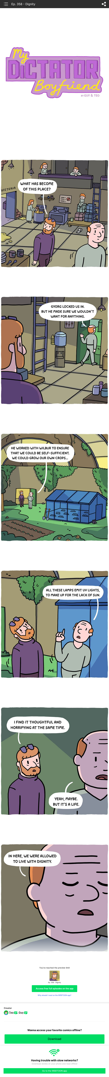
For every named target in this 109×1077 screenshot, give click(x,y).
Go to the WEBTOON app (54, 1070)
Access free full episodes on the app (54, 988)
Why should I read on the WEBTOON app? (54, 995)
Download (54, 1039)
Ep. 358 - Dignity (23, 4)
